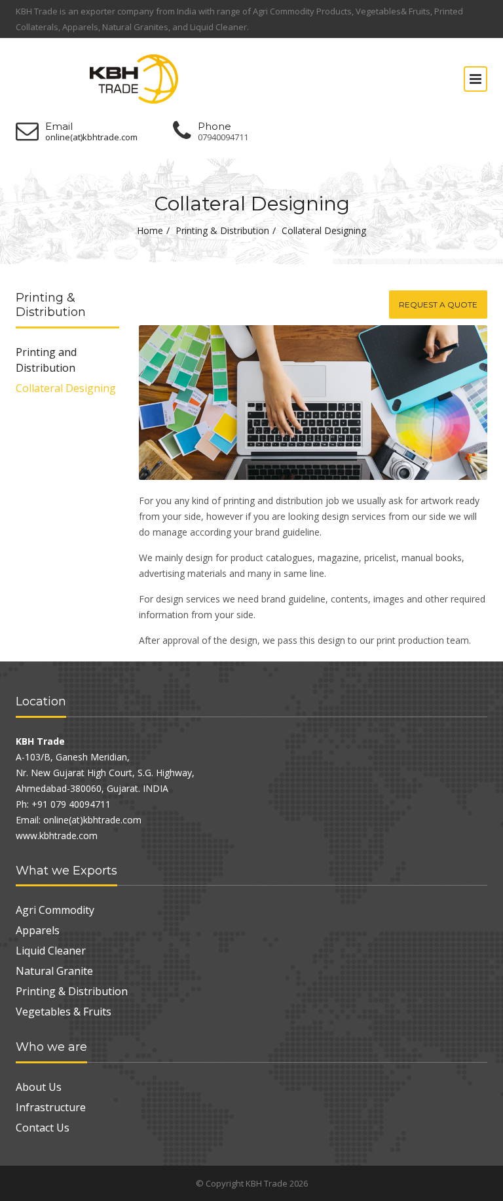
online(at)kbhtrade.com (91, 137)
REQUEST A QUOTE (438, 304)
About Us (39, 1087)
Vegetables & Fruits (63, 1011)
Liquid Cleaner (51, 950)
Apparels (38, 930)
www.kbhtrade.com (57, 835)
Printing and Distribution (46, 360)
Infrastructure (51, 1107)
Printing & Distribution (222, 230)
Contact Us (42, 1127)
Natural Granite (54, 971)
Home (150, 230)
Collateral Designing (66, 388)
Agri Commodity (55, 910)
